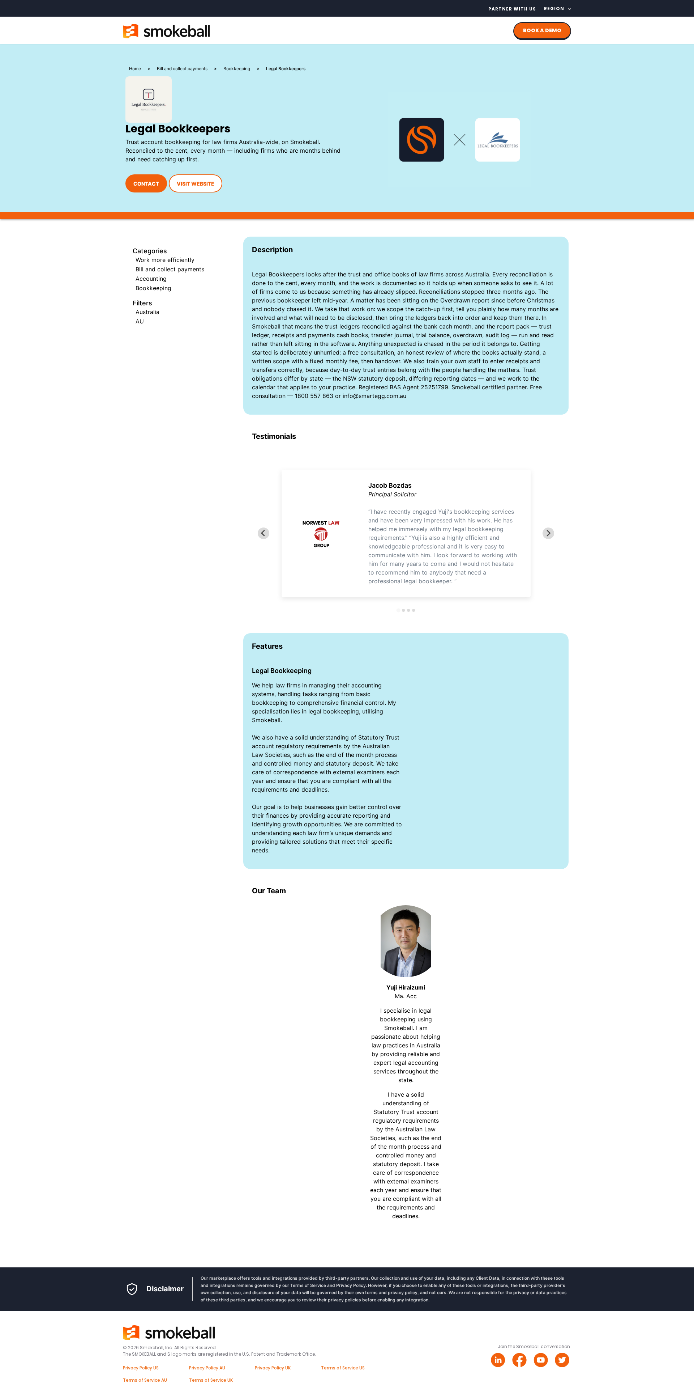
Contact (146, 184)
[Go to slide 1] (398, 610)
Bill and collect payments (170, 269)
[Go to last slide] (263, 533)
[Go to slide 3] (408, 610)
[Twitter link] (563, 1361)
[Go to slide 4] (413, 610)
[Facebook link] (520, 1361)
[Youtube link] (542, 1361)
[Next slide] (548, 533)
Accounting (151, 278)
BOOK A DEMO (542, 30)
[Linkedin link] (499, 1361)
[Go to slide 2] (403, 610)
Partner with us (512, 9)
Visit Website (195, 184)
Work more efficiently (165, 259)
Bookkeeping (153, 288)
